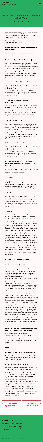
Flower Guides (21, 12)
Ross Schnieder (17, 21)
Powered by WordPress (19, 438)
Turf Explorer (6, 2)
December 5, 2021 (28, 21)
